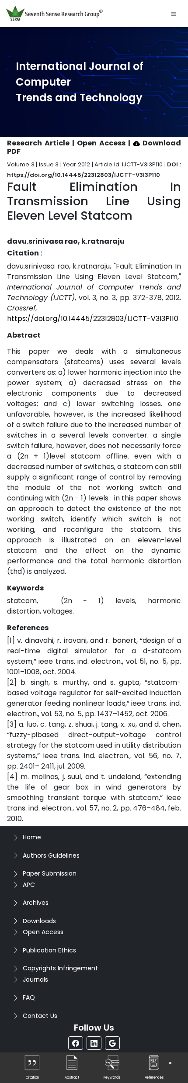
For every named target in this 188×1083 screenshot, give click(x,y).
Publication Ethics (49, 950)
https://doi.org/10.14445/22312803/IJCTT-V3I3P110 (92, 319)
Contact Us (40, 1015)
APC (29, 884)
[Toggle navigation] (173, 13)
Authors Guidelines (51, 855)
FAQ (29, 997)
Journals (35, 979)
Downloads (39, 921)
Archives (36, 902)
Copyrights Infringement (60, 968)
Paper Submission (50, 873)
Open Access (43, 932)
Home (32, 837)
